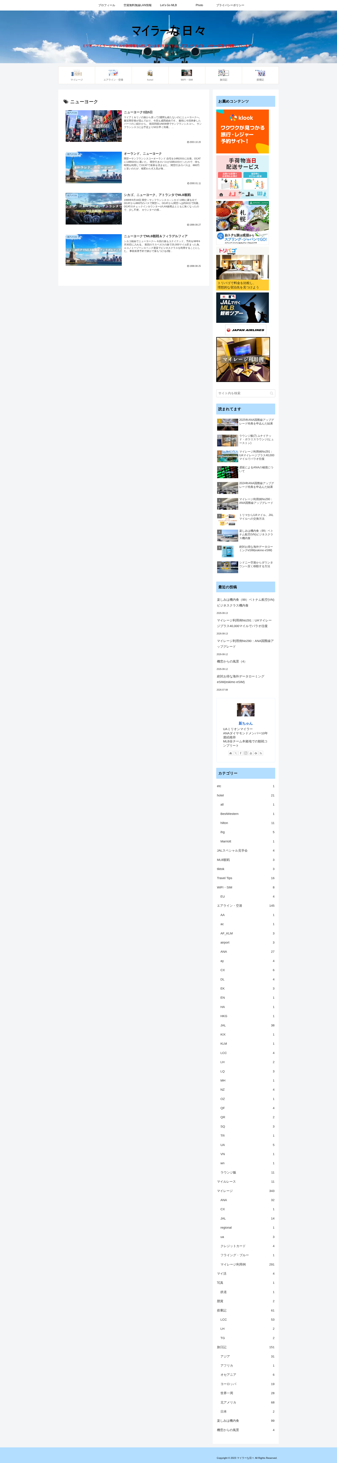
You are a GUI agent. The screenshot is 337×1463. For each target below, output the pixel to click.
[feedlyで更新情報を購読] (255, 753)
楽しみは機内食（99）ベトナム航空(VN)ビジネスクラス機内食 (245, 602)
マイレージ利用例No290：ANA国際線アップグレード (245, 643)
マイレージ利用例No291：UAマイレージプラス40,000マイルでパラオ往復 (244, 623)
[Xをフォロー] (235, 753)
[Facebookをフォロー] (240, 753)
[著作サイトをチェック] (230, 753)
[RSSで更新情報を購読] (261, 753)
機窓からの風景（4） (232, 661)
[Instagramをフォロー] (245, 753)
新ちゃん (246, 723)
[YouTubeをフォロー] (251, 753)
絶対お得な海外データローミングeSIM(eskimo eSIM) (240, 679)
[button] (272, 393)
